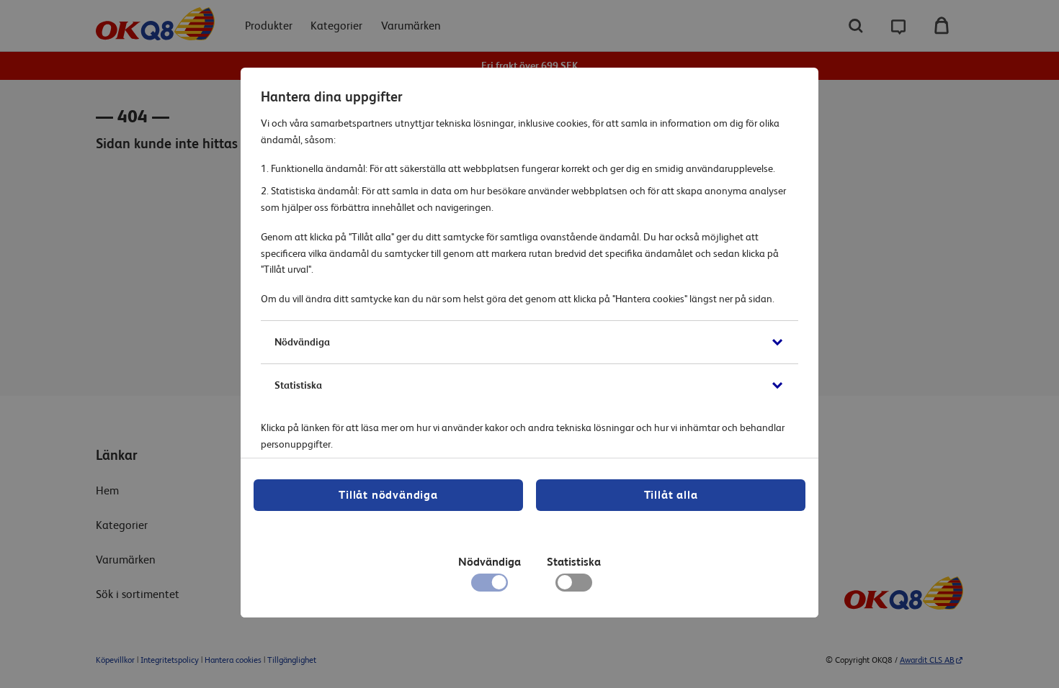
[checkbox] (573, 586)
